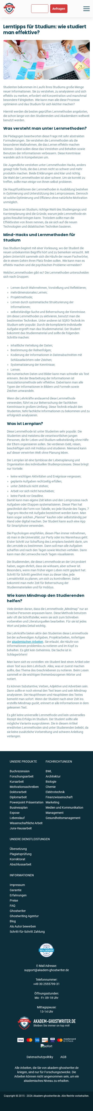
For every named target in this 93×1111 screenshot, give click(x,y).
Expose (14, 812)
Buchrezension (20, 771)
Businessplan (19, 807)
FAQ (12, 905)
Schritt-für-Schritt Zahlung (27, 931)
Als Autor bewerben (23, 926)
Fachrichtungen (59, 761)
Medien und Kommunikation (64, 807)
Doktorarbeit (18, 792)
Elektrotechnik (55, 792)
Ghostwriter (18, 911)
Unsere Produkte (23, 761)
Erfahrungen (18, 895)
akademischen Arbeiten (27, 641)
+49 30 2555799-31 (46, 984)
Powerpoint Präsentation (26, 802)
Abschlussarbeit (20, 864)
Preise (14, 900)
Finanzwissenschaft (59, 797)
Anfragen (58, 8)
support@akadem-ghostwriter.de (46, 970)
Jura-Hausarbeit (21, 828)
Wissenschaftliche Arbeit (26, 823)
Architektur (53, 776)
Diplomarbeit (18, 797)
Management (55, 812)
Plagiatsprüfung (21, 854)
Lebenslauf (17, 818)
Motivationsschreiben (24, 787)
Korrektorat (17, 859)
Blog (13, 921)
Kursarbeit (17, 781)
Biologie (51, 781)
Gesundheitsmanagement (63, 818)
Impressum (17, 885)
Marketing (52, 802)
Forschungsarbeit (22, 776)
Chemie (51, 787)
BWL (49, 771)
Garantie (15, 890)
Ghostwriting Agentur (24, 916)
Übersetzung (18, 849)
